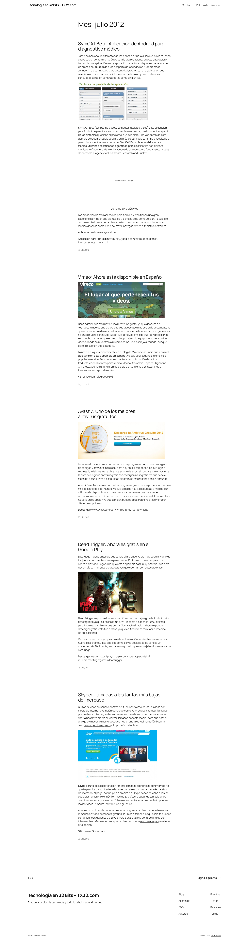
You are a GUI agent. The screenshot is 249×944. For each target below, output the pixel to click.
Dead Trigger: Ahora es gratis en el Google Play (114, 547)
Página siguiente (209, 877)
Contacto (187, 5)
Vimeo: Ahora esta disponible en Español (120, 277)
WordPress (216, 935)
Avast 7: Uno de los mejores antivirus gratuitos (106, 414)
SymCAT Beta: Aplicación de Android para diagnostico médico (121, 46)
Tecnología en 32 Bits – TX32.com (52, 5)
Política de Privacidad (208, 5)
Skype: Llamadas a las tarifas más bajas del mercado (119, 697)
